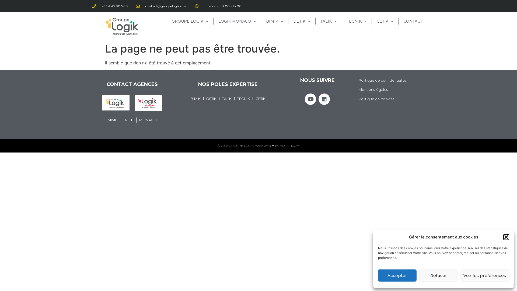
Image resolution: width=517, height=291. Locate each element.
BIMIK (272, 21)
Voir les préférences (484, 275)
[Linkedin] (324, 99)
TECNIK (354, 21)
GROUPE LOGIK (187, 21)
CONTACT (412, 21)
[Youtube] (310, 99)
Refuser (438, 275)
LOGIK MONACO (234, 21)
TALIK (326, 21)
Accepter (397, 275)
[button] (506, 237)
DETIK (299, 21)
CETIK (382, 21)
